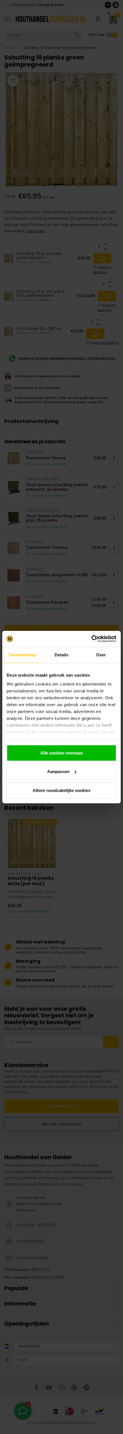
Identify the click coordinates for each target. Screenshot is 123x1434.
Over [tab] (101, 654)
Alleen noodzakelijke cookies (61, 790)
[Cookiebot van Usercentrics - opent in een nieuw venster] (91, 639)
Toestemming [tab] (21, 654)
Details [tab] (62, 654)
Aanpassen (58, 771)
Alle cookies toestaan (61, 752)
